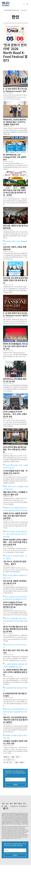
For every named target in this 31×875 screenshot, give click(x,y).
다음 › (16, 762)
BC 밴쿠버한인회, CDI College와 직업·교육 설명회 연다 (14, 157)
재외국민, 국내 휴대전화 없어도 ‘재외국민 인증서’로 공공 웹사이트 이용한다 (15, 719)
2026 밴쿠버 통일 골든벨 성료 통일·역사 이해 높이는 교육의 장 (15, 449)
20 (7, 762)
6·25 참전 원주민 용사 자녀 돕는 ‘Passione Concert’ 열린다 (15, 314)
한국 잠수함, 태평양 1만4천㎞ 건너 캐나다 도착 (14, 582)
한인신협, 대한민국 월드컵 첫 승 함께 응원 (15, 226)
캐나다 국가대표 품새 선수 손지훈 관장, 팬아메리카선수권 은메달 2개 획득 (15, 629)
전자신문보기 (23, 806)
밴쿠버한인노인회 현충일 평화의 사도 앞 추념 (14, 380)
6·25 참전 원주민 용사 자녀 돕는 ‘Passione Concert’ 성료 (15, 89)
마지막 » (22, 762)
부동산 (20, 803)
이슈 (7, 803)
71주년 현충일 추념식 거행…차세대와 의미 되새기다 (15, 471)
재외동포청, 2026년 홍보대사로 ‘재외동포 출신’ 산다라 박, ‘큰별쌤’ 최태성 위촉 (14, 122)
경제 (15, 803)
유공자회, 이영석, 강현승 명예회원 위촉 (14, 248)
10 (4, 762)
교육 (5, 806)
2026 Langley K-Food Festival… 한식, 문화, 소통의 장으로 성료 (15, 414)
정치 (11, 803)
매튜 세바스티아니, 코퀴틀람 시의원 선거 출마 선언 (15, 493)
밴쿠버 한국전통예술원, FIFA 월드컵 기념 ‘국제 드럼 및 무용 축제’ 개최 (15, 346)
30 (10, 762)
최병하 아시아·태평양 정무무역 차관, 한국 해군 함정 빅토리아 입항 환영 (15, 515)
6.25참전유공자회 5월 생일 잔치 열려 (15, 694)
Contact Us (24, 10)
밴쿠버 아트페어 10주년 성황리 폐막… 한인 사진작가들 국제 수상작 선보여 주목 (15, 542)
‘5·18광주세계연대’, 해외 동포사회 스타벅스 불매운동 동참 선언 (15, 672)
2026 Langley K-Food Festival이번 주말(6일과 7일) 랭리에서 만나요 (15, 604)
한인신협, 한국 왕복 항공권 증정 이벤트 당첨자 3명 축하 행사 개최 (15, 280)
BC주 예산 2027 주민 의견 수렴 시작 (15, 651)
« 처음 (12, 757)
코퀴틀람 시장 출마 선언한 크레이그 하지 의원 (15, 742)
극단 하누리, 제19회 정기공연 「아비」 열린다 (14, 562)
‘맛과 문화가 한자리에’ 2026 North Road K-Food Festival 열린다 (15, 53)
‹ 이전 (17, 757)
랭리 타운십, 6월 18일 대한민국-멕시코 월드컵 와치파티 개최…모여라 (14, 192)
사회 (3, 803)
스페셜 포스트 (14, 806)
